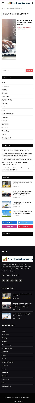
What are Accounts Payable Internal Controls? (16, 150)
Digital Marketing (7, 100)
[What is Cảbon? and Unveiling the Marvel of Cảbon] (6, 204)
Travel (4, 134)
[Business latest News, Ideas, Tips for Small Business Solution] (18, 3)
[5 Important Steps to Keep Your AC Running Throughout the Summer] (6, 213)
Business (4, 93)
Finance (4, 107)
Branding (4, 89)
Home (14, 401)
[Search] (32, 3)
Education (5, 103)
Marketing (5, 124)
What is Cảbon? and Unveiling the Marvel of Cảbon (17, 159)
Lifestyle (4, 120)
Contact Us (21, 401)
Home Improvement (8, 113)
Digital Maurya (26, 397)
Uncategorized (6, 138)
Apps (3, 82)
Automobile (5, 86)
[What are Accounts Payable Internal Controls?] (6, 184)
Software (4, 127)
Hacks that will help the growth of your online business (25, 22)
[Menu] (3, 3)
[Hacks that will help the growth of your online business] (9, 39)
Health (4, 110)
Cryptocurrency (6, 96)
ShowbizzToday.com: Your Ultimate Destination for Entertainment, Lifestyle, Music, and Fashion (22, 193)
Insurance (5, 117)
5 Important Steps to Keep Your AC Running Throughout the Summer (22, 212)
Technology (5, 131)
